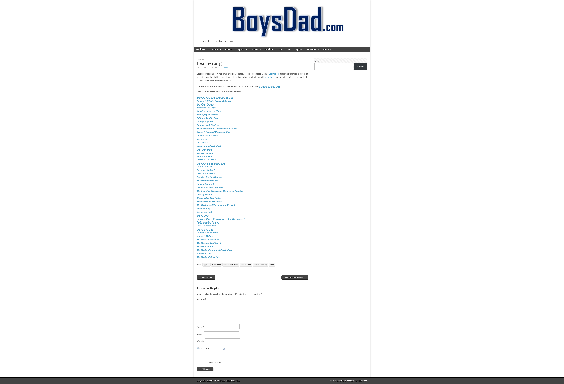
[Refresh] (224, 348)
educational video (230, 265)
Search (317, 61)
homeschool (246, 265)
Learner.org (274, 74)
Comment (202, 299)
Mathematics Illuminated (270, 86)
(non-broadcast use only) (215, 97)
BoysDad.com (217, 381)
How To (327, 49)
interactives (269, 77)
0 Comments (223, 67)
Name (200, 327)
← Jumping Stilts (206, 277)
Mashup (269, 49)
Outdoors (200, 49)
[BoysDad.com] (282, 20)
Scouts (254, 49)
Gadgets (214, 49)
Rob (200, 67)
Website (200, 341)
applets (206, 265)
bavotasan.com (361, 381)
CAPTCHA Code (214, 362)
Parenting (311, 49)
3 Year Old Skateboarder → (295, 277)
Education (216, 265)
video (272, 265)
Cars (289, 49)
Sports (241, 49)
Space (299, 49)
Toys (279, 49)
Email (200, 334)
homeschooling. (260, 265)
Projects (229, 49)
